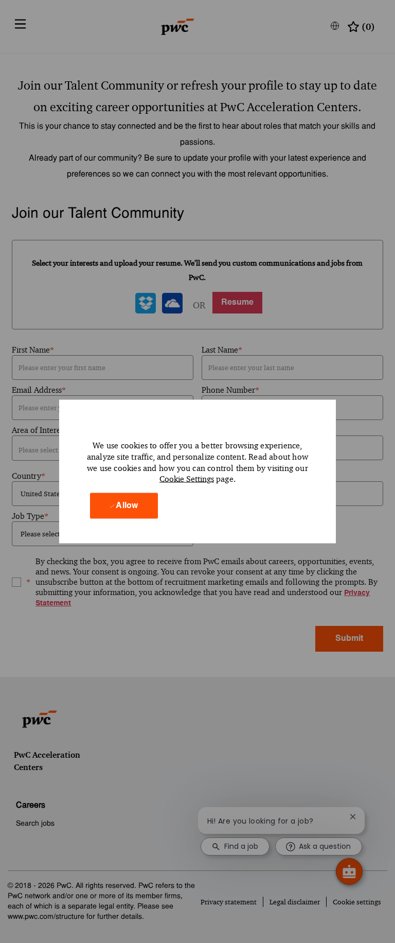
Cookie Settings (186, 479)
